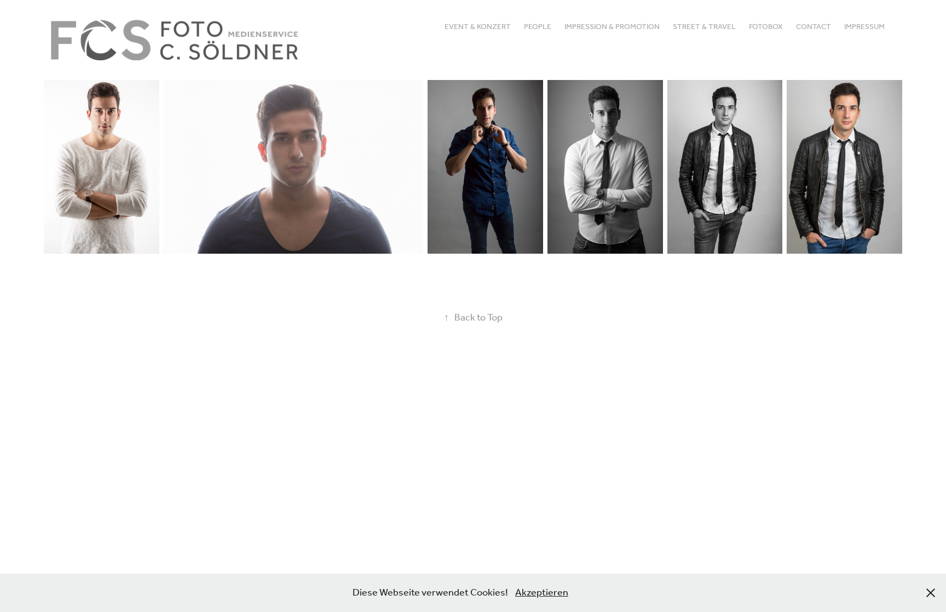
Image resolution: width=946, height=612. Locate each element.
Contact (813, 27)
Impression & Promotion (612, 27)
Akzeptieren (541, 593)
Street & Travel (704, 27)
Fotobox (766, 27)
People (537, 27)
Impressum (864, 27)
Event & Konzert (478, 27)
